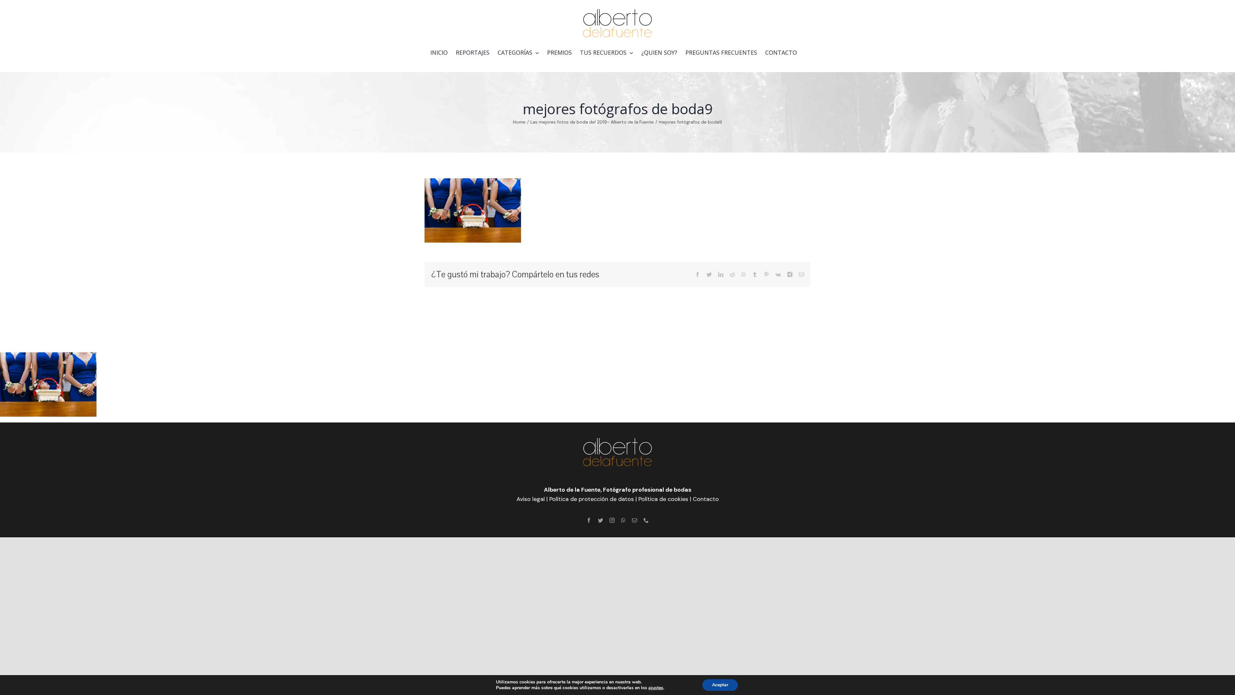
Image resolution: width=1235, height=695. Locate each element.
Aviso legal (531, 499)
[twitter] (600, 520)
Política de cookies (663, 499)
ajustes (655, 688)
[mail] (634, 520)
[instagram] (612, 520)
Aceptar (720, 685)
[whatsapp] (623, 520)
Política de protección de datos (591, 499)
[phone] (646, 520)
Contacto (706, 499)
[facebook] (588, 520)
